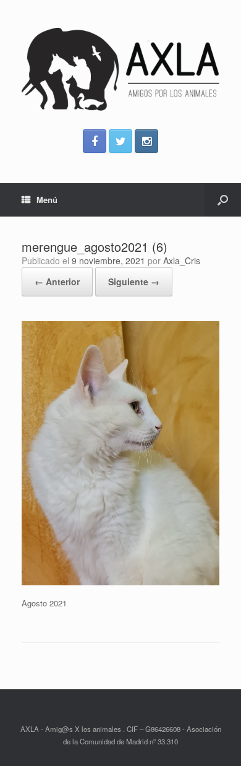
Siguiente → (133, 281)
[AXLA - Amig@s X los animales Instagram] (146, 141)
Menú (46, 199)
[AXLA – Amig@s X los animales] (120, 69)
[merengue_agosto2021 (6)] (120, 582)
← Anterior (57, 281)
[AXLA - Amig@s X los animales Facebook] (94, 141)
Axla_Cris (181, 260)
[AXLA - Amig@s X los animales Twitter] (120, 141)
